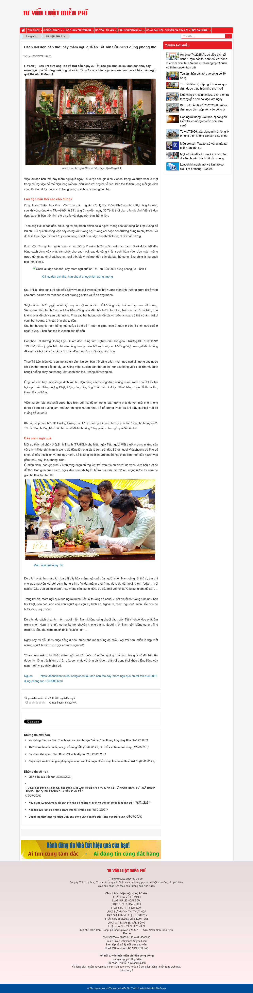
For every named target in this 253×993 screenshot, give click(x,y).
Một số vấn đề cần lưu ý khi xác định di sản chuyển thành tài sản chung (203, 156)
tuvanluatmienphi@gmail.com (130, 941)
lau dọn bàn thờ (41, 179)
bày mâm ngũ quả (64, 179)
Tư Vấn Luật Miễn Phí (119, 988)
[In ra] (148, 56)
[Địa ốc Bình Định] (91, 849)
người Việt (119, 444)
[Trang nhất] (24, 30)
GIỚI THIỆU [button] (34, 30)
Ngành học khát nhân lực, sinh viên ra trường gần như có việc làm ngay (204, 96)
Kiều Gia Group (158, 988)
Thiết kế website (139, 988)
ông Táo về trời (57, 210)
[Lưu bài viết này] (156, 56)
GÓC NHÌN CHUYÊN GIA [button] (79, 30)
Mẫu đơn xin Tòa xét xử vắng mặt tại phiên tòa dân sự (203, 145)
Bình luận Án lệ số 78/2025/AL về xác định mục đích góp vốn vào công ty (204, 107)
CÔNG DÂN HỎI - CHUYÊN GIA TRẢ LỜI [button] (167, 30)
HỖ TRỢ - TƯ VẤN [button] (105, 30)
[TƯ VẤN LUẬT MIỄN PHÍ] (55, 13)
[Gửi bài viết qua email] (140, 56)
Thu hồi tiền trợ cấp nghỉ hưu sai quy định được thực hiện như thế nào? (203, 86)
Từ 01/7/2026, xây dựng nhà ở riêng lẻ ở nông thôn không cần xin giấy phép (204, 133)
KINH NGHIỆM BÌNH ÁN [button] (130, 30)
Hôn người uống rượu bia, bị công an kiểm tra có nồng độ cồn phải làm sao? (203, 121)
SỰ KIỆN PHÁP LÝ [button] (53, 30)
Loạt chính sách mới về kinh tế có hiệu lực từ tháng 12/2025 (202, 166)
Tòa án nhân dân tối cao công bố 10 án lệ (203, 75)
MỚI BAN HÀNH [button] (200, 30)
